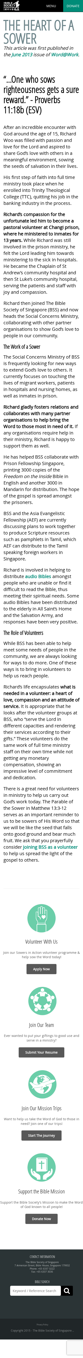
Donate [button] (73, 6)
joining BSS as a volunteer (50, 847)
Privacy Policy (42, 1324)
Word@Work (64, 54)
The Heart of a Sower (38, 31)
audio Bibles (38, 576)
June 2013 (22, 54)
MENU (51, 6)
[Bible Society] (11, 6)
